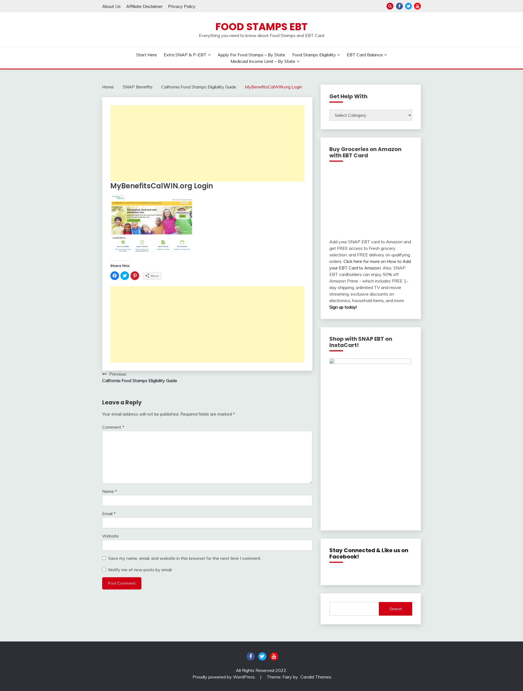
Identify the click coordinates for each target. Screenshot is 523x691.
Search (396, 608)
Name (109, 491)
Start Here (146, 54)
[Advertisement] (207, 143)
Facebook (399, 6)
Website (110, 536)
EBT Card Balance (365, 54)
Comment (113, 427)
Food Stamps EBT (261, 27)
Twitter (408, 6)
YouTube (417, 6)
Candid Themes (315, 677)
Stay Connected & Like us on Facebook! (368, 553)
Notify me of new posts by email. (140, 569)
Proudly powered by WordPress (224, 677)
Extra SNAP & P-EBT (185, 54)
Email (108, 513)
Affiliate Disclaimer (144, 6)
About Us (111, 6)
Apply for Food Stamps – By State (251, 54)
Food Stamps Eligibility (314, 54)
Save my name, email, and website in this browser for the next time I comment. (184, 558)
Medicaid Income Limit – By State (262, 61)
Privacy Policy (182, 6)
